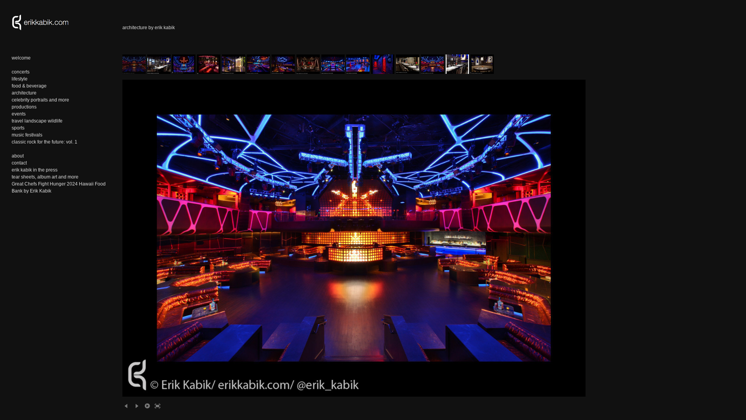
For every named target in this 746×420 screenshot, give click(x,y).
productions (24, 107)
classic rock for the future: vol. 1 (44, 142)
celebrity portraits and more (40, 100)
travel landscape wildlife (37, 121)
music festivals (27, 135)
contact (19, 163)
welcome (21, 58)
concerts (21, 72)
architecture (24, 93)
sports (18, 128)
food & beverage (29, 86)
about (18, 156)
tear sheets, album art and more (45, 177)
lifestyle (20, 79)
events (19, 114)
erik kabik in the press (35, 170)
